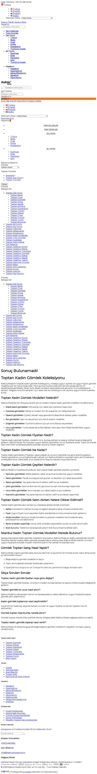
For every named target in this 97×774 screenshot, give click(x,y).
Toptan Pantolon (14, 647)
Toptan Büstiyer (18, 222)
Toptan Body (16, 195)
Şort (12, 60)
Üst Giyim (50, 134)
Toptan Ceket (12, 649)
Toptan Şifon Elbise (15, 242)
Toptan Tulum (17, 217)
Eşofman (14, 53)
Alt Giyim (50, 149)
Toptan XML (11, 674)
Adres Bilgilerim (18, 73)
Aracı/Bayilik (12, 672)
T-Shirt (13, 38)
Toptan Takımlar (14, 229)
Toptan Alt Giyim (14, 224)
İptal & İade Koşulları (15, 713)
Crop (12, 42)
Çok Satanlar (12, 244)
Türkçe (16, 9)
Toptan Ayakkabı (14, 240)
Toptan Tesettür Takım (17, 260)
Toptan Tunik (17, 220)
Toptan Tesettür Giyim (16, 247)
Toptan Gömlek (17, 200)
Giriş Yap (5, 101)
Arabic (15, 16)
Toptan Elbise (17, 213)
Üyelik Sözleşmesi (14, 711)
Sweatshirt (15, 47)
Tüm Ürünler (12, 33)
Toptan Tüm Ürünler (16, 238)
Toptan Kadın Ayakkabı (17, 235)
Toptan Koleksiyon (14, 233)
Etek (12, 56)
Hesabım (14, 69)
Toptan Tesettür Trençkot (18, 251)
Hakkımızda (11, 697)
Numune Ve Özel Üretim (18, 677)
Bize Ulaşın (11, 658)
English (16, 11)
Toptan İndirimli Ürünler (17, 262)
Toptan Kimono (17, 206)
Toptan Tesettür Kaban (17, 256)
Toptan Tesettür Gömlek (17, 253)
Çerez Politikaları (14, 718)
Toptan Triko (16, 215)
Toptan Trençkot (14, 652)
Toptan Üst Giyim (14, 178)
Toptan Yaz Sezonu (15, 273)
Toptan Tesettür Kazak (16, 258)
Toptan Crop (16, 197)
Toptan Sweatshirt (19, 209)
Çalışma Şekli (12, 670)
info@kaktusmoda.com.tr (13, 753)
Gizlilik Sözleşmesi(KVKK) (18, 715)
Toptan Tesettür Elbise (17, 249)
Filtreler (4, 184)
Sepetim (14, 75)
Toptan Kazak (16, 204)
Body (12, 40)
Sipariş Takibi (7, 22)
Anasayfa (10, 175)
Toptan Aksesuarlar (15, 231)
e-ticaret (27, 772)
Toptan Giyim (12, 269)
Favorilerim (15, 78)
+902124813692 (8, 743)
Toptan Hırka (16, 202)
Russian (16, 13)
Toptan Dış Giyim (14, 226)
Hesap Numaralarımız (16, 699)
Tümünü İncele (18, 49)
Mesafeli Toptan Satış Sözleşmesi (21, 720)
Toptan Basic (12, 264)
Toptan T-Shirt (17, 211)
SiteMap (10, 702)
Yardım (17, 22)
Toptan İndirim (13, 271)
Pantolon (14, 58)
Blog (24, 22)
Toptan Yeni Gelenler (16, 267)
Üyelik (9, 668)
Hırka (13, 44)
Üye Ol (13, 101)
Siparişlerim (16, 71)
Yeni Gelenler (12, 31)
